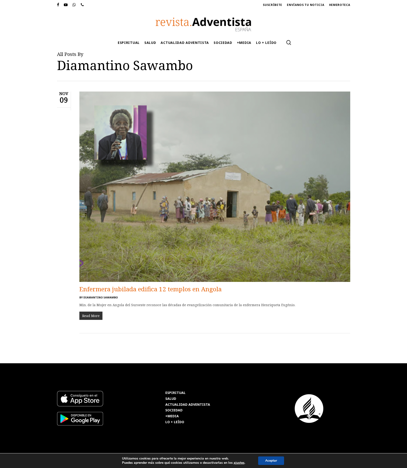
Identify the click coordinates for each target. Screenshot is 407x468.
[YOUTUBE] (66, 5)
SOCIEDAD (174, 410)
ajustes (239, 463)
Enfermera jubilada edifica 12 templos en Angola (150, 289)
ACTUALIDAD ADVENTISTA (187, 405)
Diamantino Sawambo (100, 297)
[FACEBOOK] (58, 5)
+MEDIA (172, 416)
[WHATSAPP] (74, 5)
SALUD (170, 399)
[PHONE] (82, 5)
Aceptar (271, 460)
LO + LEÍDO (174, 422)
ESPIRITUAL (175, 393)
